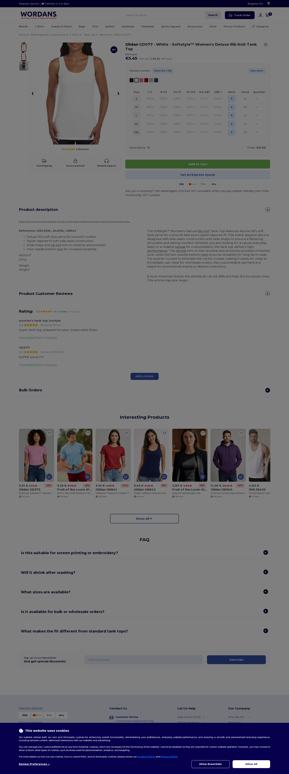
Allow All (251, 764)
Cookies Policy (146, 756)
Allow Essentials (210, 764)
